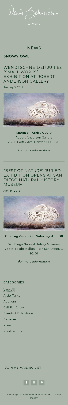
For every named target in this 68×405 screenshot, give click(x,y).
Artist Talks (11, 295)
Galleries (9, 319)
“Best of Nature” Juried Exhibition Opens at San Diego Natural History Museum (32, 177)
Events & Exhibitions (18, 313)
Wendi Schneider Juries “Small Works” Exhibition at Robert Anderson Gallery (32, 74)
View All (9, 289)
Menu (36, 23)
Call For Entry (13, 307)
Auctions (9, 301)
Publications (12, 331)
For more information (34, 150)
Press (7, 325)
